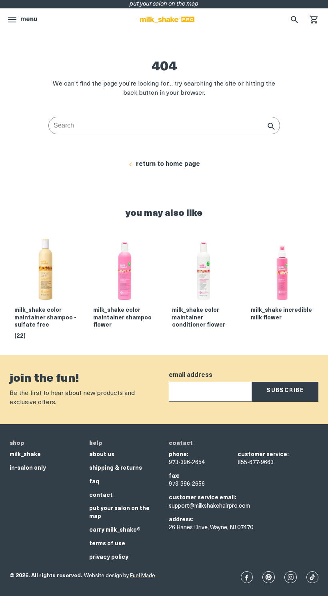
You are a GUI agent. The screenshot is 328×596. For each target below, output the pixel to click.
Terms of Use (107, 544)
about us (101, 455)
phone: (178, 455)
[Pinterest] (268, 577)
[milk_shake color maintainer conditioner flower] (203, 272)
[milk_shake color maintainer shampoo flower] (124, 272)
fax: (174, 476)
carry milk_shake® (114, 530)
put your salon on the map (119, 513)
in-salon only (28, 468)
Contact (101, 495)
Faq (94, 482)
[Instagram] (290, 577)
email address (190, 375)
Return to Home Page (168, 164)
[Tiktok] (312, 577)
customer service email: (202, 498)
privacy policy (108, 557)
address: (181, 520)
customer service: (263, 455)
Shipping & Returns (115, 468)
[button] (313, 19)
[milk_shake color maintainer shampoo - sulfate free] (45, 272)
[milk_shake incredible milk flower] (282, 272)
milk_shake (25, 455)
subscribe (285, 391)
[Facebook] (247, 577)
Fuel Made (142, 575)
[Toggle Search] (294, 19)
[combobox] (164, 125)
